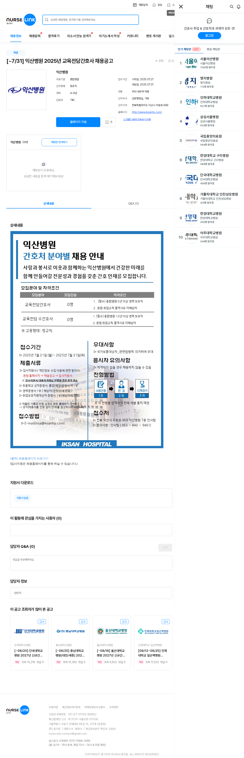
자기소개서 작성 (109, 36)
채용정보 (16, 36)
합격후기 (54, 36)
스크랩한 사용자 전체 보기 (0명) (137, 119)
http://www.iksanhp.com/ (147, 112)
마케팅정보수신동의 (94, 707)
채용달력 (35, 36)
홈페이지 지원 (78, 122)
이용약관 (53, 707)
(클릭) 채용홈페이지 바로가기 (29, 458)
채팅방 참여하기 (59, 142)
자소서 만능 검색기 (79, 36)
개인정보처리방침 (71, 707)
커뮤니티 (132, 36)
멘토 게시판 (153, 36)
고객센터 (113, 707)
